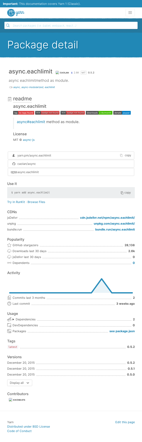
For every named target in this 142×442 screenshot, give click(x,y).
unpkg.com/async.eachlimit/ (114, 223)
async (16, 87)
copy (128, 155)
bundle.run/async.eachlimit (115, 229)
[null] (47, 112)
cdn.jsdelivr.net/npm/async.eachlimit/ (107, 217)
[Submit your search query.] (8, 25)
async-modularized (32, 87)
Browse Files (36, 202)
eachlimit (50, 87)
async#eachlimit (31, 122)
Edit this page (125, 422)
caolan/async (26, 164)
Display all (17, 382)
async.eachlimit (28, 172)
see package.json (122, 331)
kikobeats (19, 400)
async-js (29, 140)
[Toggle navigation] (130, 12)
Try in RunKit (16, 202)
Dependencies (26, 319)
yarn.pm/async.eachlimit (34, 155)
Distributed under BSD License (28, 426)
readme (22, 98)
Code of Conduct (19, 431)
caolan (64, 72)
